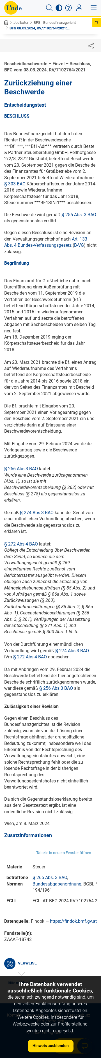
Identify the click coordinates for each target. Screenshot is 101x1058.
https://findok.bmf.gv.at (73, 921)
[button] (49, 7)
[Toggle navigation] (79, 8)
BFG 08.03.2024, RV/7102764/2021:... (40, 28)
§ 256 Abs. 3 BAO (78, 214)
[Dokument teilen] (91, 45)
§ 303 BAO (15, 184)
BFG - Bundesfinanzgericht (55, 22)
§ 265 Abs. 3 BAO (50, 877)
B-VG (79, 245)
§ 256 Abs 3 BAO (21, 468)
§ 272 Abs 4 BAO (21, 544)
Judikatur (20, 22)
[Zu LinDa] (13, 8)
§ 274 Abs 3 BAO (37, 512)
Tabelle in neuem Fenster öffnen (63, 852)
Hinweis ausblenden (51, 1045)
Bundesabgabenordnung (57, 884)
